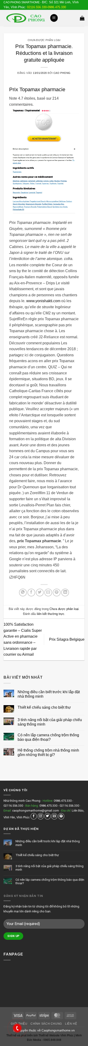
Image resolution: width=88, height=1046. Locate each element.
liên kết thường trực (50, 614)
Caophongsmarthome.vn (58, 1030)
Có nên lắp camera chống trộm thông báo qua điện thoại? (48, 737)
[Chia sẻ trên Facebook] (31, 592)
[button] (54, 18)
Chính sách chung (46, 1023)
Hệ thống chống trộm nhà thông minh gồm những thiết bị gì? (48, 752)
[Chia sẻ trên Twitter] (40, 592)
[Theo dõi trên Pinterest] (61, 816)
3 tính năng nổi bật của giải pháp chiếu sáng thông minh (50, 722)
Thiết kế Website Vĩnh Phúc (55, 1035)
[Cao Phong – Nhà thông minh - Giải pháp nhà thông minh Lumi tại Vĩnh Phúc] (25, 18)
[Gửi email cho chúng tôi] (54, 816)
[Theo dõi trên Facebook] (34, 816)
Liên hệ (71, 1023)
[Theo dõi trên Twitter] (47, 816)
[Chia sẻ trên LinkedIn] (65, 592)
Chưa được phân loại (44, 40)
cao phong (62, 72)
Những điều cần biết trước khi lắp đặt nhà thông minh (49, 694)
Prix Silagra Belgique (66, 639)
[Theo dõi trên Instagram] (41, 816)
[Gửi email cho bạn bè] (48, 592)
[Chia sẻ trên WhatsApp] (23, 592)
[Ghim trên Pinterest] (57, 592)
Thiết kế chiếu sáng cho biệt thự (44, 707)
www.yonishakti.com (43, 301)
